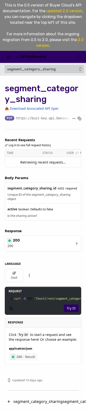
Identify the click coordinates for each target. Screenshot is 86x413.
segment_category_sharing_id (31, 188)
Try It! (71, 308)
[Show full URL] (74, 118)
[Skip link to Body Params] (1, 177)
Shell (14, 278)
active (12, 209)
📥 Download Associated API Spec (32, 108)
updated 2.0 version (64, 11)
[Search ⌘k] (80, 57)
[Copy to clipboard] (79, 118)
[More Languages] (29, 275)
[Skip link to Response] (1, 230)
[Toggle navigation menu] (8, 57)
